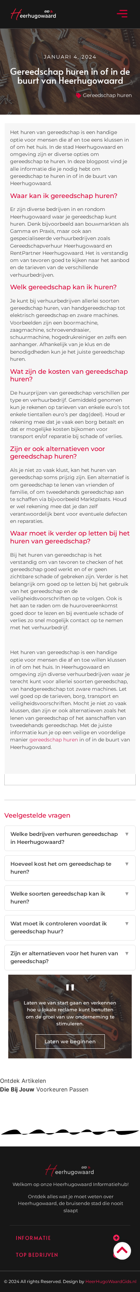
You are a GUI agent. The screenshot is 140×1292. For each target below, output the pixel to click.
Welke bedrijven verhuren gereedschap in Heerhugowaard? (70, 838)
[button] (122, 14)
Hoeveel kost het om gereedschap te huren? (70, 867)
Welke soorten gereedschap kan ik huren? (70, 897)
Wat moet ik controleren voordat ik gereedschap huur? (70, 927)
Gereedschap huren (107, 95)
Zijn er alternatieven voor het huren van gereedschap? (70, 957)
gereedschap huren (53, 739)
